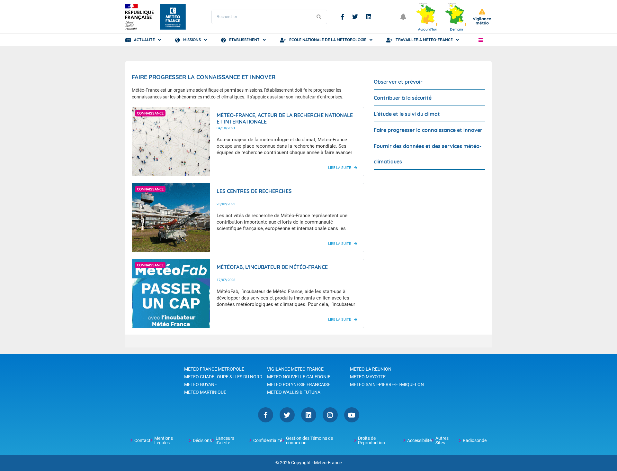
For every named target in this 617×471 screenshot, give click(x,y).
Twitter (355, 17)
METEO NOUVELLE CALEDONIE (298, 376)
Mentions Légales (163, 440)
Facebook (342, 17)
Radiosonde (475, 440)
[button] (480, 40)
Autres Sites (442, 440)
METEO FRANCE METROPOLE (214, 369)
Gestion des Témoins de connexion (309, 440)
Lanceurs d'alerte (225, 440)
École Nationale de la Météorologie (327, 39)
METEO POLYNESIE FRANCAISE (298, 384)
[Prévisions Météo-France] (173, 17)
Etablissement (244, 39)
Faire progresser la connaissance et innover (428, 130)
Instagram (330, 414)
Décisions (202, 440)
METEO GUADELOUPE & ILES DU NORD (223, 376)
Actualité (144, 39)
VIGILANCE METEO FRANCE (295, 369)
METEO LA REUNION (370, 369)
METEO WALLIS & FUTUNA (293, 392)
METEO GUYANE (200, 384)
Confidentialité (267, 440)
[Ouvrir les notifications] (403, 16)
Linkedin (368, 17)
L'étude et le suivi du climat (407, 114)
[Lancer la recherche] (318, 17)
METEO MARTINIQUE (205, 392)
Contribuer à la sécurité (403, 98)
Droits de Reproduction (371, 440)
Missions (192, 39)
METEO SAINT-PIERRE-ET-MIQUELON (387, 384)
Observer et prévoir (398, 81)
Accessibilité (419, 440)
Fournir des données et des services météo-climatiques (427, 154)
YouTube (351, 414)
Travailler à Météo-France (424, 39)
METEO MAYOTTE (368, 376)
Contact (142, 440)
